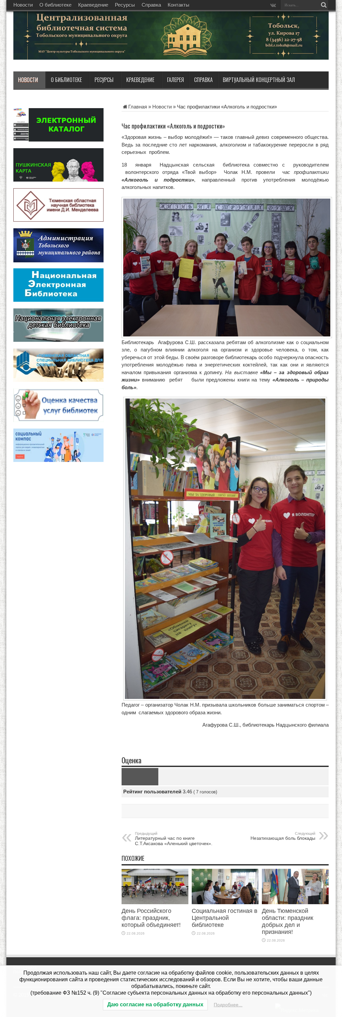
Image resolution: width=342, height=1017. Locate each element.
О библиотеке (55, 5)
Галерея (175, 80)
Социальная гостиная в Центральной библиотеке (225, 918)
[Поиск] (324, 5)
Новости (23, 5)
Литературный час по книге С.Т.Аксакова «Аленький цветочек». (173, 838)
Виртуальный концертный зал (259, 80)
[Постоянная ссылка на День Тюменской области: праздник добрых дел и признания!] (295, 902)
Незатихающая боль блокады (282, 836)
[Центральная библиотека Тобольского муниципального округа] (93, 55)
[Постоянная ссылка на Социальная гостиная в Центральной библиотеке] (225, 902)
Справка (151, 5)
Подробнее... (228, 1004)
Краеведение (93, 5)
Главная (137, 106)
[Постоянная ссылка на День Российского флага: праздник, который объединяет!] (155, 902)
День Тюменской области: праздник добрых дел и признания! (287, 921)
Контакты (178, 5)
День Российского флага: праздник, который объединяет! (151, 918)
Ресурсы (125, 5)
